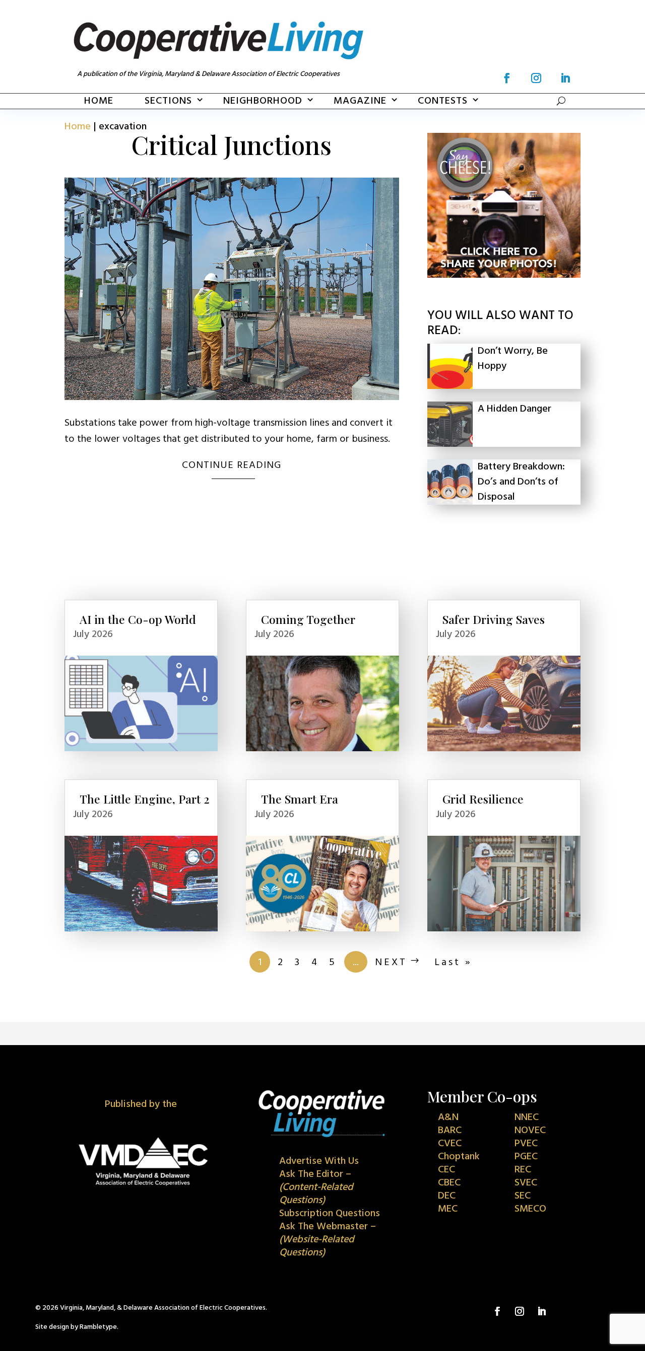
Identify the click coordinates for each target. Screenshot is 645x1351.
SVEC (525, 1183)
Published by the (141, 1104)
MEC (448, 1209)
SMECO (530, 1209)
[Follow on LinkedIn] (565, 78)
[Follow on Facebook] (507, 78)
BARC (450, 1131)
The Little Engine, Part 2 (145, 799)
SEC (522, 1196)
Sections (168, 101)
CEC (446, 1170)
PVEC (526, 1144)
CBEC (449, 1183)
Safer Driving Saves (493, 619)
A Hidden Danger (514, 409)
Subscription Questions (329, 1214)
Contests (443, 101)
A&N (448, 1117)
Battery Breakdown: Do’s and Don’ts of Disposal (521, 482)
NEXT (391, 963)
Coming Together (308, 619)
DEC (447, 1196)
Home (98, 101)
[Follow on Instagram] (536, 78)
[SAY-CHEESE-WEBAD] (503, 275)
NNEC (526, 1117)
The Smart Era (299, 799)
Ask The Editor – (316, 1187)
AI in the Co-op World (138, 619)
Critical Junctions (232, 145)
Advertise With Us (319, 1161)
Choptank (459, 1157)
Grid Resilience (483, 799)
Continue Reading (231, 465)
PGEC (526, 1157)
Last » (453, 963)
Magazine (360, 101)
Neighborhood (262, 101)
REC (522, 1170)
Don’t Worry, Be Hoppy (513, 358)
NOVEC (530, 1131)
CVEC (450, 1144)
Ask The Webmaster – (327, 1240)
